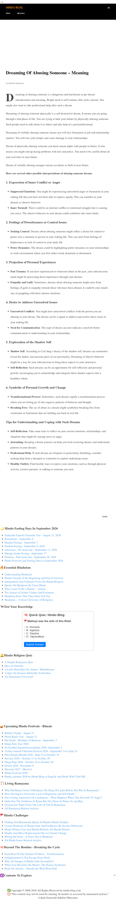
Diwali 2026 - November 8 (19, 765)
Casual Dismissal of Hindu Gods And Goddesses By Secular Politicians (44, 825)
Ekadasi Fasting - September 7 (21, 542)
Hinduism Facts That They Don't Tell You (27, 596)
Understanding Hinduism (18, 574)
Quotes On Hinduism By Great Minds (25, 585)
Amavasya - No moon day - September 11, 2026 (31, 550)
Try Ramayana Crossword (19, 676)
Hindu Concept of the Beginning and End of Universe (34, 578)
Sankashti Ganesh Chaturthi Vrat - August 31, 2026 (33, 535)
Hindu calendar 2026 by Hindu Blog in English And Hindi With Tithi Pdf (45, 776)
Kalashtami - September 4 (19, 539)
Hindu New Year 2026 (17, 744)
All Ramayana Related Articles (22, 808)
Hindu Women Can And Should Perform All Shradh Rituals (37, 829)
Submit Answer (35, 644)
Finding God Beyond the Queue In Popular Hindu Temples (37, 822)
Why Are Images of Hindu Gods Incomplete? (29, 861)
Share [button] (104, 517)
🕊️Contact (21, 13)
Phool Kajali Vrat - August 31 (21, 736)
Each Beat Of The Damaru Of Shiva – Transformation (34, 854)
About (8, 13)
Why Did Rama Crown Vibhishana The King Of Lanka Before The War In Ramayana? (52, 790)
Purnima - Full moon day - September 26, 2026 (30, 557)
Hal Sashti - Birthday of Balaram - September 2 (31, 740)
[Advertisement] (58, 39)
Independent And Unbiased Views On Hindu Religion (34, 581)
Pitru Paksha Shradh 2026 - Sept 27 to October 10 (32, 755)
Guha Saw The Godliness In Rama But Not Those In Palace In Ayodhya (44, 801)
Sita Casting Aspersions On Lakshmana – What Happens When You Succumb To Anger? (53, 797)
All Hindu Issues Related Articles (23, 840)
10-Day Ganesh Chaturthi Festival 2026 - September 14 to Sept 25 (41, 751)
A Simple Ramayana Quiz (19, 662)
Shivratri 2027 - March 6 (18, 769)
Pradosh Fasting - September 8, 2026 (25, 546)
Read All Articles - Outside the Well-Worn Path (31, 868)
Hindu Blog (14, 7)
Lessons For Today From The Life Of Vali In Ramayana (35, 805)
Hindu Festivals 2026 (16, 773)
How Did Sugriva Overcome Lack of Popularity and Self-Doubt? (40, 794)
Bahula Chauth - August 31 (19, 733)
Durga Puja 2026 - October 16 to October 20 (29, 762)
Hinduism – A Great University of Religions (29, 600)
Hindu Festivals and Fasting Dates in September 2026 (34, 560)
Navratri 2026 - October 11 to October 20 (27, 758)
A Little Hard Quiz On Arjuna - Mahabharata (29, 669)
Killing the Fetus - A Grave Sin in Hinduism (29, 836)
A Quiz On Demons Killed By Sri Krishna (28, 673)
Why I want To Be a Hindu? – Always (25, 589)
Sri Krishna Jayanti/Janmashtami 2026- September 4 (33, 747)
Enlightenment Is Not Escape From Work (27, 857)
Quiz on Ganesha (14, 665)
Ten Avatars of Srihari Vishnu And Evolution (29, 592)
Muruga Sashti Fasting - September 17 (26, 553)
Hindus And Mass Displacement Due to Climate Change (35, 833)
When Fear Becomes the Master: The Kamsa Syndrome (35, 865)
